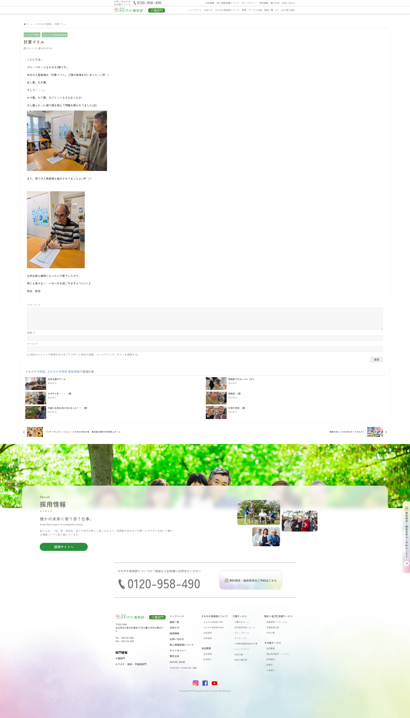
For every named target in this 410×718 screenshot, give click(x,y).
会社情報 (207, 653)
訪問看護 (270, 648)
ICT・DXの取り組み (285, 10)
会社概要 (209, 2)
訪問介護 (238, 654)
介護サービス (239, 616)
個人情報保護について (228, 2)
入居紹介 (270, 670)
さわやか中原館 (32, 34)
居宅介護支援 (240, 659)
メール (32, 343)
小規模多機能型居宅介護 (245, 643)
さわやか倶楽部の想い (213, 621)
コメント (34, 305)
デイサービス (240, 638)
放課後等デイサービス (276, 621)
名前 (31, 332)
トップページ (194, 10)
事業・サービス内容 (252, 10)
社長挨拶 (207, 638)
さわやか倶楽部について (227, 10)
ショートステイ (241, 649)
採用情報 (263, 2)
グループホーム (241, 632)
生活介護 (270, 632)
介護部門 (120, 658)
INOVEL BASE (177, 662)
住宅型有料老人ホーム (244, 627)
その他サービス (272, 642)
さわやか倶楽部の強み (213, 627)
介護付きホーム (241, 621)
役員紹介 (207, 659)
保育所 (269, 664)
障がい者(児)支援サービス (278, 616)
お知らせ (208, 10)
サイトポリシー (249, 2)
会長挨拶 (207, 632)
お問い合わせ (288, 2)
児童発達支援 (272, 627)
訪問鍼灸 (270, 659)
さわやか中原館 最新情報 (54, 34)
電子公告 (275, 2)
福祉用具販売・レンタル (277, 653)
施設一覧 (268, 10)
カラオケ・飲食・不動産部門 (131, 664)
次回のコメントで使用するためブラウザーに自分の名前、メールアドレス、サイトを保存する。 (85, 354)
